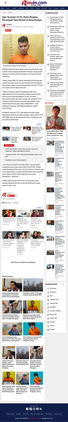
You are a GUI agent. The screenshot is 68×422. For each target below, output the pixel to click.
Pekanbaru (53, 288)
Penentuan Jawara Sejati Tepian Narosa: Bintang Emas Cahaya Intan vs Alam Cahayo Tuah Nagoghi (57, 93)
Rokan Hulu (53, 318)
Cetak (9, 30)
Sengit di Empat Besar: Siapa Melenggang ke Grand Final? (57, 84)
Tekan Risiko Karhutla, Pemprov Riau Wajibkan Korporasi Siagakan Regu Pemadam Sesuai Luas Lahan (60, 193)
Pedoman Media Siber (37, 414)
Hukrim (10, 12)
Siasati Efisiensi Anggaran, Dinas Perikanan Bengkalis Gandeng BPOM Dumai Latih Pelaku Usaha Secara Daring (59, 146)
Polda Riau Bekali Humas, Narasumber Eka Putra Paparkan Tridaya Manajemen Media (21, 150)
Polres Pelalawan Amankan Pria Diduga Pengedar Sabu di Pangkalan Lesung (32, 338)
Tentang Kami (10, 414)
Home (4, 12)
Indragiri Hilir (54, 303)
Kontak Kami (58, 414)
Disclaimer (49, 414)
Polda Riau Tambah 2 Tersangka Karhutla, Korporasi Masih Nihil (22, 362)
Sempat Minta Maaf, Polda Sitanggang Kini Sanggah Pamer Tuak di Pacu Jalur (55, 133)
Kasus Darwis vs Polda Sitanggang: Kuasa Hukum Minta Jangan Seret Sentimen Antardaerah (57, 20)
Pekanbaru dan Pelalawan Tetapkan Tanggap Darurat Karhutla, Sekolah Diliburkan (60, 210)
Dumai (52, 325)
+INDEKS (62, 12)
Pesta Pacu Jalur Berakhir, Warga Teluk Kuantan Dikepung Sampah (56, 57)
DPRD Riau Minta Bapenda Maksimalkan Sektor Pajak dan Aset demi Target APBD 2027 (60, 240)
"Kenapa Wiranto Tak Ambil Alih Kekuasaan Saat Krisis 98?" (23, 155)
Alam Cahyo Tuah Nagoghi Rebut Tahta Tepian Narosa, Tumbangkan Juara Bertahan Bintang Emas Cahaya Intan (57, 76)
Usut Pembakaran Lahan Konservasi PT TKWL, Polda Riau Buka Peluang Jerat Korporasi (11, 338)
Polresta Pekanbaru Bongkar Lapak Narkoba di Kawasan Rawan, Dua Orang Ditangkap (11, 294)
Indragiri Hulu (54, 299)
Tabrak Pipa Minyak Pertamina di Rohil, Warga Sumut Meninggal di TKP (58, 177)
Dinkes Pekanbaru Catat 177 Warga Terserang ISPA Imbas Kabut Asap (60, 254)
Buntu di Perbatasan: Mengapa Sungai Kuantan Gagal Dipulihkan (56, 66)
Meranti (52, 322)
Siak (51, 296)
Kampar (52, 329)
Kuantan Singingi (55, 310)
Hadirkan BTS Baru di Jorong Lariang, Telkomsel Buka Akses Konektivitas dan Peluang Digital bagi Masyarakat (56, 48)
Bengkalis (53, 307)
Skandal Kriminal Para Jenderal (15, 160)
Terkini (50, 103)
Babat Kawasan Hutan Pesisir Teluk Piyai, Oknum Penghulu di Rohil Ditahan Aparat (32, 316)
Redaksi (18, 414)
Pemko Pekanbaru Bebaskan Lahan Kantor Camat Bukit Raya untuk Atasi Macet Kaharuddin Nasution (57, 39)
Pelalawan (53, 292)
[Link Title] (27, 409)
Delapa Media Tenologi (34, 418)
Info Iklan (26, 414)
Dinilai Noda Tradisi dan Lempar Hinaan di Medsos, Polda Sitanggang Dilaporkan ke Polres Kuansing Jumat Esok (57, 29)
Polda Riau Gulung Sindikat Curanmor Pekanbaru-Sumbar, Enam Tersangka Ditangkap (11, 316)
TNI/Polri (15, 203)
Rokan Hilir (53, 314)
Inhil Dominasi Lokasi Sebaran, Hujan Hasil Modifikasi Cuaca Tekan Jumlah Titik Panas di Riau (60, 269)
